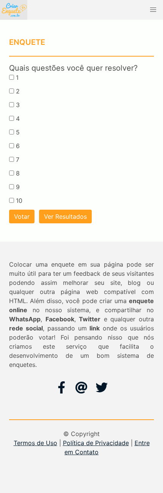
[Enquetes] (13, 10)
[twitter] (101, 387)
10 (19, 200)
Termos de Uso (35, 443)
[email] (81, 387)
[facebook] (61, 387)
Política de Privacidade (96, 443)
